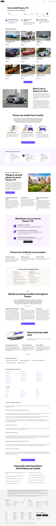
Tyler (37, 389)
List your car (30, 514)
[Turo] (3, 1)
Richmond (8, 379)
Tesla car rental (46, 501)
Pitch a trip (22, 516)
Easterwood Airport (21, 362)
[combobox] (15, 14)
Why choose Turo (23, 514)
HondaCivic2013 (44, 155)
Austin (22, 389)
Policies (6, 516)
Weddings (22, 515)
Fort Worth (7, 393)
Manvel (23, 371)
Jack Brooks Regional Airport (11, 362)
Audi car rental (30, 501)
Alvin (7, 375)
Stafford (38, 371)
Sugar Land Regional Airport (25, 360)
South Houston (39, 375)
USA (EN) (14, 514)
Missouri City (8, 371)
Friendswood (24, 375)
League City (39, 379)
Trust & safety (22, 517)
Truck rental (22, 501)
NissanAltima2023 (14, 155)
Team (6, 515)
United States (43, 16)
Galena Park (39, 377)
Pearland (7, 373)
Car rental (39, 16)
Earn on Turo (44, 1)
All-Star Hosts (30, 516)
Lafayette (22, 391)
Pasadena (23, 377)
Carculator (30, 515)
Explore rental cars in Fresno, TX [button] (28, 142)
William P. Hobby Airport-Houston (12, 360)
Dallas (37, 391)
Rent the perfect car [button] (10, 192)
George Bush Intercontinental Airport (38, 360)
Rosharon (38, 373)
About (6, 514)
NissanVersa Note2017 (30, 155)
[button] (53, 1)
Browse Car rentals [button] (28, 82)
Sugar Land (23, 373)
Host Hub (30, 517)
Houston (7, 377)
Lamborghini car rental (39, 501)
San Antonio (7, 391)
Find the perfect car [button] (28, 241)
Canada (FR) (14, 517)
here (9, 493)
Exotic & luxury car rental (16, 501)
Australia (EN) (15, 515)
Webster (23, 379)
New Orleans (38, 393)
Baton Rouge (23, 393)
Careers (6, 517)
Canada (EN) (14, 516)
